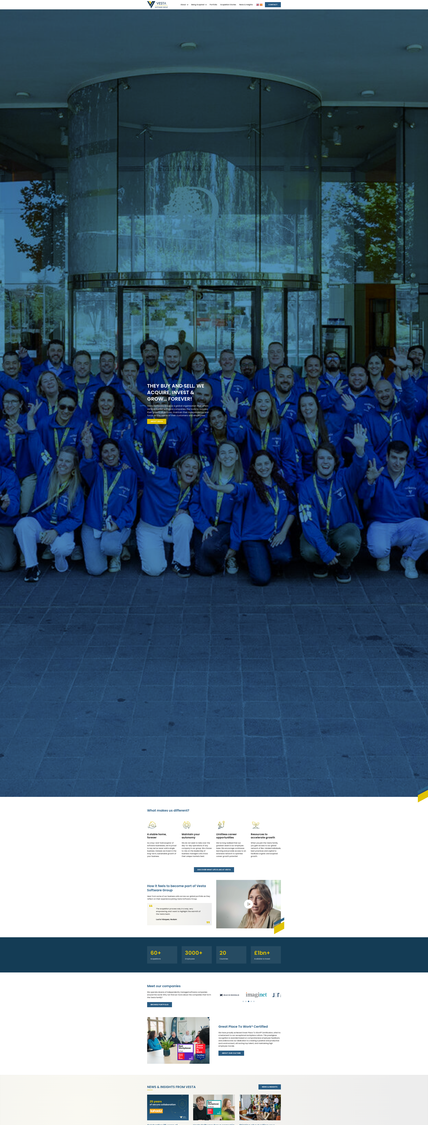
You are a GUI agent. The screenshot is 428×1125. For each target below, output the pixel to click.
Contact (272, 4)
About (183, 4)
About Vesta (157, 421)
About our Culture (231, 1053)
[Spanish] (261, 4)
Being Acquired (197, 4)
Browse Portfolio (160, 1004)
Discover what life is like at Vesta (214, 869)
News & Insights (246, 4)
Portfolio (213, 4)
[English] (257, 4)
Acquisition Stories (228, 4)
